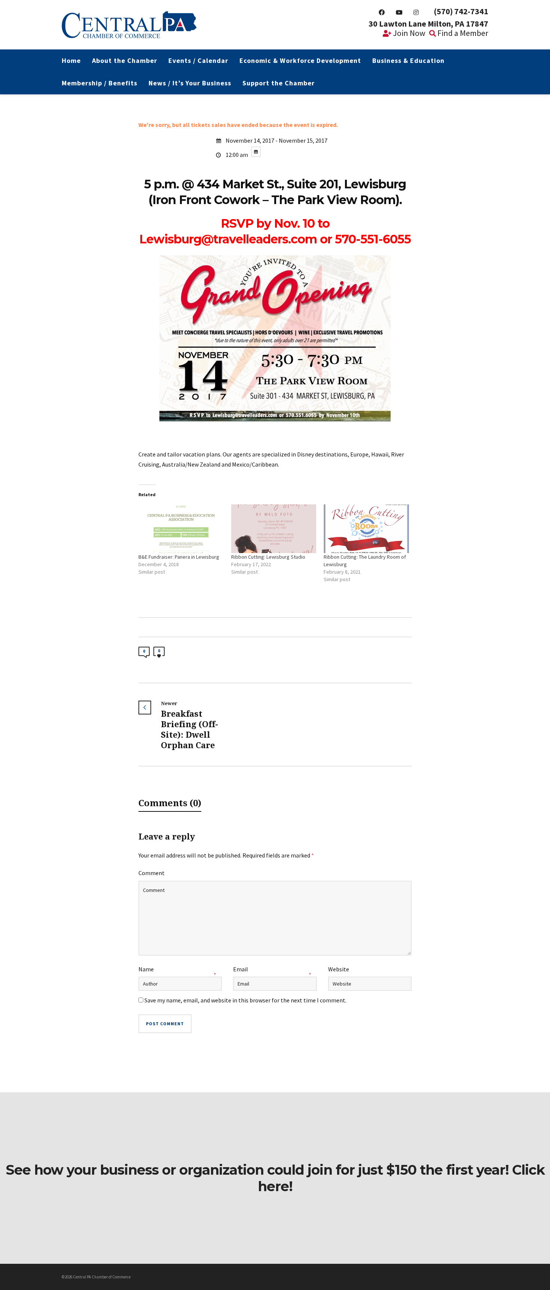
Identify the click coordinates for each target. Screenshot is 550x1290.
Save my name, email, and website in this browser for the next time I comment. (245, 1000)
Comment (151, 873)
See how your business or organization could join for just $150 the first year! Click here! (275, 1178)
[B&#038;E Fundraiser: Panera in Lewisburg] (181, 528)
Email (240, 969)
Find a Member (462, 33)
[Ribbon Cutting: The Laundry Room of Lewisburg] (366, 528)
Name (146, 969)
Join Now (408, 33)
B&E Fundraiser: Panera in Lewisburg (178, 556)
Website (338, 969)
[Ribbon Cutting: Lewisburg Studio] (274, 528)
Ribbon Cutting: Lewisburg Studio (268, 556)
